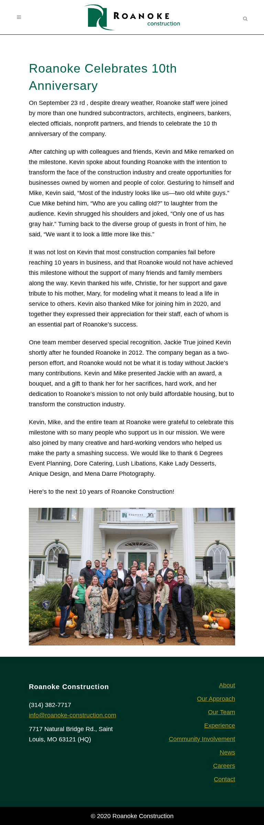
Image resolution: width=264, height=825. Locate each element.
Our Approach (216, 698)
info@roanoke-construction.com (72, 715)
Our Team (221, 712)
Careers (224, 765)
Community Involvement (202, 739)
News (227, 752)
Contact (224, 779)
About (227, 685)
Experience (219, 725)
